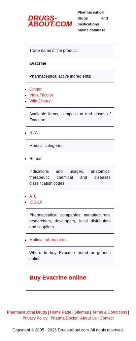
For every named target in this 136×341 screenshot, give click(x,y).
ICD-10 (35, 202)
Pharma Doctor (64, 318)
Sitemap (81, 312)
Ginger (35, 89)
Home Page (60, 312)
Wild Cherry (40, 101)
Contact (107, 318)
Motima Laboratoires (47, 240)
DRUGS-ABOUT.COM (50, 21)
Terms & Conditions (109, 312)
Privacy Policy (35, 318)
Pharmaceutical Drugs (27, 312)
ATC (33, 196)
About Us (88, 318)
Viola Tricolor (41, 95)
